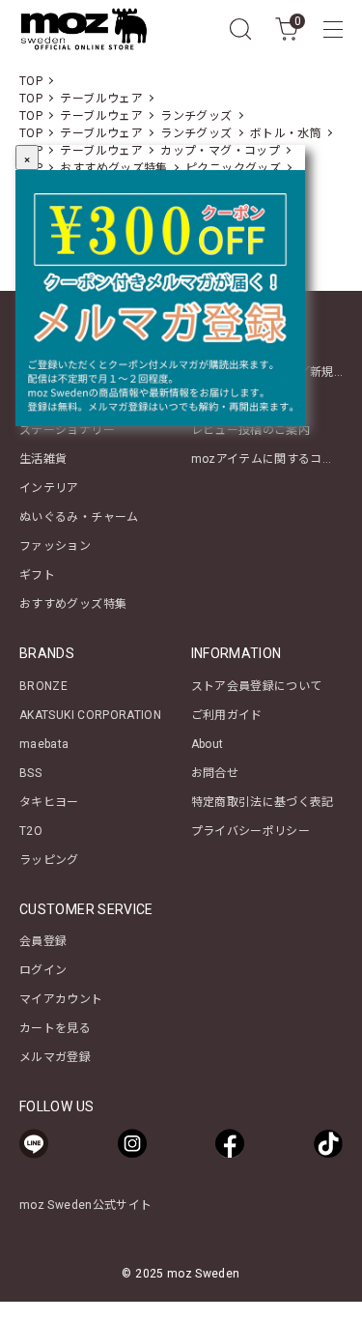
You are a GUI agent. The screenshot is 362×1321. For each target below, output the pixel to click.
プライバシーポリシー (251, 831)
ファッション (55, 546)
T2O (30, 831)
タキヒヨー (49, 802)
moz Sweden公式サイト (85, 1205)
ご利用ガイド (227, 715)
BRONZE (43, 686)
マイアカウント (61, 999)
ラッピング (49, 860)
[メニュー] (333, 29)
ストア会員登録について (256, 686)
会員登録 (43, 941)
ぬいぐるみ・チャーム (79, 517)
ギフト (37, 575)
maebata (44, 744)
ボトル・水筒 (285, 133)
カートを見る (55, 1028)
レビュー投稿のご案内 (251, 430)
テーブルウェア (101, 98)
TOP (30, 81)
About (207, 744)
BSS (30, 773)
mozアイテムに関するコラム (269, 459)
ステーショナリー (67, 430)
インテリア (49, 488)
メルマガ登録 (55, 1057)
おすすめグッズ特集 (72, 604)
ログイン (43, 970)
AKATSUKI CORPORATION (90, 715)
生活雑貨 (43, 459)
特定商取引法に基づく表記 (262, 802)
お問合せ (214, 773)
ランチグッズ (196, 116)
